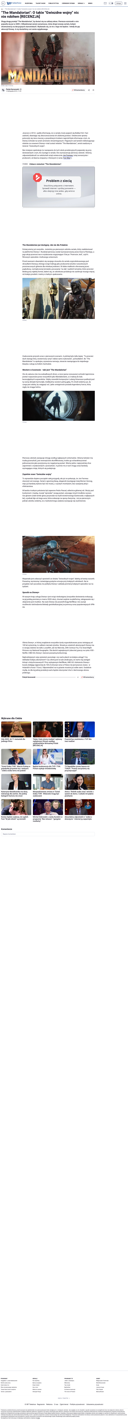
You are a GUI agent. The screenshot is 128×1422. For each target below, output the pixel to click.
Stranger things (37, 1391)
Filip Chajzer (99, 1389)
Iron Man (66, 158)
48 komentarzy (79, 90)
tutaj (38, 1418)
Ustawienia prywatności (94, 1404)
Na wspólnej (36, 1380)
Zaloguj (118, 3)
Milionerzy (67, 1383)
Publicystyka (53, 3)
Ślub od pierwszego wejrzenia (9, 1387)
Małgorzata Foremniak (102, 1380)
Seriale (80, 3)
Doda (97, 1385)
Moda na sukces (37, 1389)
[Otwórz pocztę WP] (105, 3)
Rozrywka (28, 3)
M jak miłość (36, 1385)
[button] (110, 3)
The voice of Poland (69, 1391)
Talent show (40, 3)
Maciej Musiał (100, 1391)
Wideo (90, 3)
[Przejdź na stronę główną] (3, 5)
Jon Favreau (68, 155)
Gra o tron (35, 1387)
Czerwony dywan (68, 3)
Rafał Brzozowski (100, 1383)
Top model (67, 1385)
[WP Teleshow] (16, 3)
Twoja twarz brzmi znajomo (8, 1389)
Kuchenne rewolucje (69, 1389)
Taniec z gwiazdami (6, 1391)
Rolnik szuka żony (5, 1383)
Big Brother (67, 1387)
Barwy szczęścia (37, 1383)
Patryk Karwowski (12, 89)
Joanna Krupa (100, 1387)
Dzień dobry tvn (5, 1385)
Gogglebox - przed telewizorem (9, 1380)
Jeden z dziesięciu (69, 1380)
